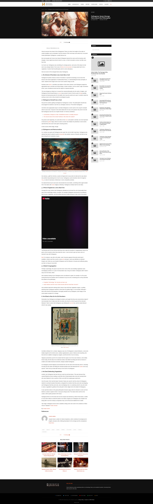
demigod (48, 429)
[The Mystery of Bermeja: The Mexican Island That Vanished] (94, 131)
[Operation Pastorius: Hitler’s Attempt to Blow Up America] (49, 462)
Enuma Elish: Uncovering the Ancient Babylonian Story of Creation (105, 87)
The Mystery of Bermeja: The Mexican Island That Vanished (105, 130)
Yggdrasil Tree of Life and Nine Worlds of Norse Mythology (105, 144)
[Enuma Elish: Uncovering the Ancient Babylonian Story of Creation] (94, 87)
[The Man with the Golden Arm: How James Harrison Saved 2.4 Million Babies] (94, 124)
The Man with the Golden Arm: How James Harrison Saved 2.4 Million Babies (105, 123)
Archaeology (75, 4)
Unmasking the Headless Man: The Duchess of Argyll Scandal (105, 115)
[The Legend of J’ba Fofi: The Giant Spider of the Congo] (94, 80)
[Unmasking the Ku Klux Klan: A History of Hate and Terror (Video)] (64, 462)
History (87, 4)
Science (101, 4)
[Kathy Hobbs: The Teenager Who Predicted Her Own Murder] (101, 64)
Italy (81, 93)
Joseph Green (95, 19)
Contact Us (86, 499)
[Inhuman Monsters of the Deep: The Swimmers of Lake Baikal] (94, 153)
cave (60, 93)
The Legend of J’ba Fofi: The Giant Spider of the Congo (105, 79)
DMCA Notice (91, 499)
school (74, 429)
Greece (53, 429)
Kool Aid (72, 303)
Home (69, 4)
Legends (106, 4)
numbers (63, 429)
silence (62, 67)
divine (50, 84)
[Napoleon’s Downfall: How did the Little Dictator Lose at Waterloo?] (80, 462)
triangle (80, 429)
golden (49, 121)
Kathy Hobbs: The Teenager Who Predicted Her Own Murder (99, 73)
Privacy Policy (81, 499)
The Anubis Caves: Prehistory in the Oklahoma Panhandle (105, 159)
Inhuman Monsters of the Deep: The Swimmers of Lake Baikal (105, 152)
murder (81, 366)
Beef (43, 257)
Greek (53, 184)
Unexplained (94, 4)
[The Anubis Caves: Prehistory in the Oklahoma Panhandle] (94, 160)
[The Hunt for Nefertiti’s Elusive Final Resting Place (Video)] (80, 447)
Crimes (82, 4)
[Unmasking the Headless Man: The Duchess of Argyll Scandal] (94, 116)
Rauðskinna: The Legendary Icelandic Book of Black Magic (105, 108)
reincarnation (69, 67)
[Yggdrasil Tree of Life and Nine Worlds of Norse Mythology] (94, 145)
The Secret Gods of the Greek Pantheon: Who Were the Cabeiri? (59, 116)
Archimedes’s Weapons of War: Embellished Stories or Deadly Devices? (61, 114)
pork (63, 259)
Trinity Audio (53, 48)
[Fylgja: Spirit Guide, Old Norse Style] (94, 95)
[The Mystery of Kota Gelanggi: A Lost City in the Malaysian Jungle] (94, 138)
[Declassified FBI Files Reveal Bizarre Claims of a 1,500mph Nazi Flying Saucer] (94, 102)
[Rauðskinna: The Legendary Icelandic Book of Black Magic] (94, 109)
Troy (43, 180)
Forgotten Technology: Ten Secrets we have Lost (55, 282)
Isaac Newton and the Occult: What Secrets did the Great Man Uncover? (61, 284)
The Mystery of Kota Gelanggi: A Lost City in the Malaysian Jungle (105, 137)
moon (66, 119)
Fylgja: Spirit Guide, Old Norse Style (105, 94)
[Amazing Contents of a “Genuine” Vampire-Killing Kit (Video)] (49, 447)
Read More (51, 423)
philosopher (69, 429)
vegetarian (44, 431)
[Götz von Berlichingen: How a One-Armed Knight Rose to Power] (64, 447)
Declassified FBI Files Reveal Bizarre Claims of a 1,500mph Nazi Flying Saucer (105, 101)
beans (43, 429)
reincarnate (61, 134)
